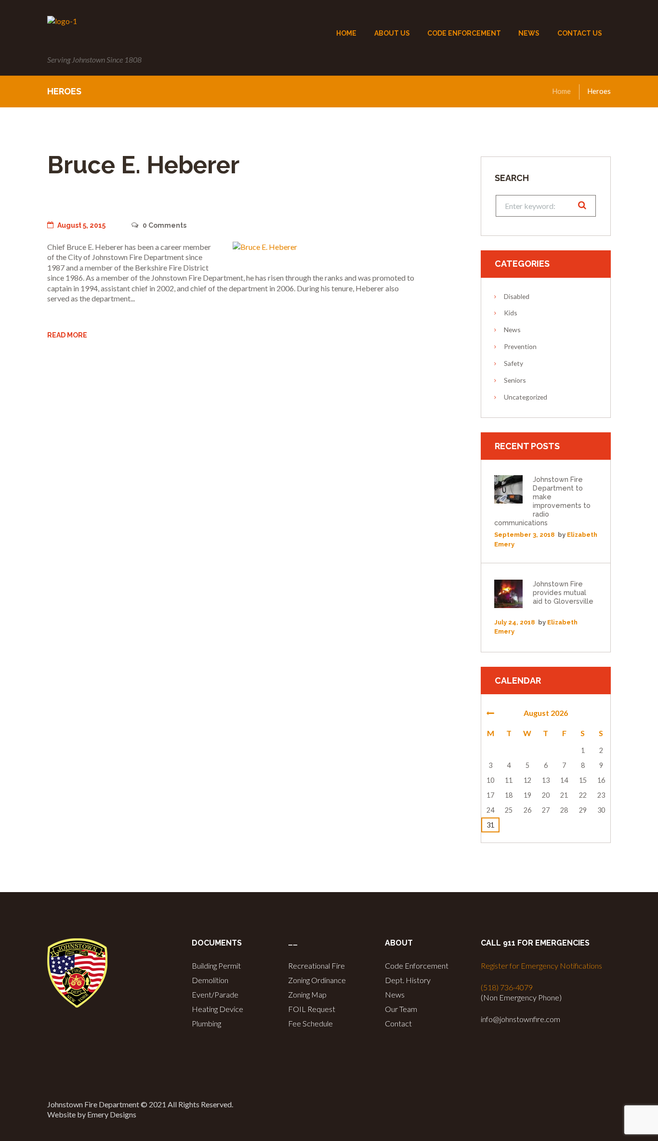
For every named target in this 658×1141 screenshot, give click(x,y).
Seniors (515, 380)
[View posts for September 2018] (490, 713)
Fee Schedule (310, 1023)
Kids (510, 313)
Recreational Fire (316, 965)
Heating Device (217, 1008)
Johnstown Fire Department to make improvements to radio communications (542, 501)
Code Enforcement (416, 965)
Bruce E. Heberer (143, 165)
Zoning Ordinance (317, 980)
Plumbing (206, 1023)
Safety (513, 363)
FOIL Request (311, 1008)
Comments (164, 225)
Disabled (516, 296)
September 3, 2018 (524, 534)
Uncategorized (525, 397)
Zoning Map (307, 994)
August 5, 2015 (81, 225)
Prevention (520, 346)
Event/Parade (215, 994)
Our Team (401, 1008)
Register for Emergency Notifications (541, 965)
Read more (67, 335)
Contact (398, 1023)
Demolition (210, 980)
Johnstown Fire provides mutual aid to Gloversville (563, 592)
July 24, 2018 (514, 622)
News (512, 329)
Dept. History (408, 980)
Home (561, 91)
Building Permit (216, 965)
